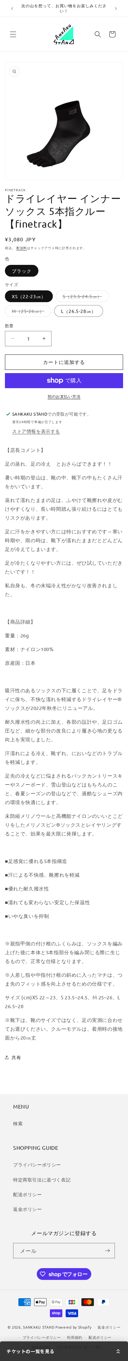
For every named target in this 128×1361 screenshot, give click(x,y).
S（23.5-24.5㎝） (85, 297)
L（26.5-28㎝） (78, 311)
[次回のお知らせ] (116, 8)
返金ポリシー (27, 1209)
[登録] (107, 1250)
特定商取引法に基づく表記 (42, 1179)
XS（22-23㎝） (29, 296)
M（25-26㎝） (30, 312)
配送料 (21, 247)
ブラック (22, 271)
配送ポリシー (27, 1194)
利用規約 (74, 1337)
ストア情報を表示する (36, 431)
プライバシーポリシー (37, 1164)
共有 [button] (16, 1057)
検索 (18, 1123)
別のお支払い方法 (64, 396)
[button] (13, 34)
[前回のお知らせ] (12, 8)
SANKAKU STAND (38, 1327)
